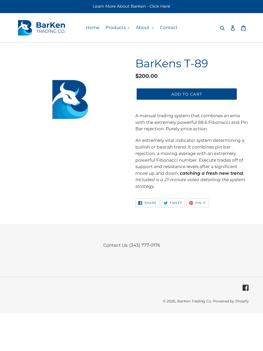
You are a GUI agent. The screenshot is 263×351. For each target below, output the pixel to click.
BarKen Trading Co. (194, 301)
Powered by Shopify (231, 301)
